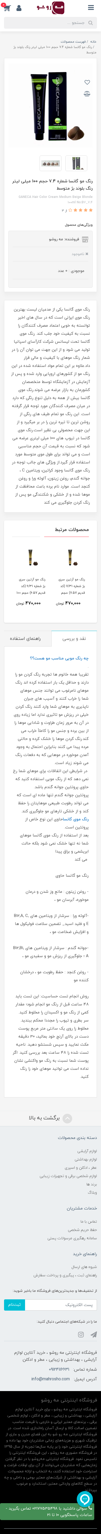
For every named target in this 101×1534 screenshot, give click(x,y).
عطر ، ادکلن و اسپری (81, 1167)
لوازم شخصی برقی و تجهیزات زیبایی (68, 1176)
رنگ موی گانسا (76, 819)
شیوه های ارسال (84, 1267)
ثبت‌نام (14, 1305)
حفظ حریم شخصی (82, 1230)
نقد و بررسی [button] (74, 639)
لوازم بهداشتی (86, 1159)
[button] (10, 8)
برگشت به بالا (45, 1118)
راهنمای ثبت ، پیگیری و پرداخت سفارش (65, 1275)
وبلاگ (92, 1192)
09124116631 (59, 1370)
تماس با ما (89, 1221)
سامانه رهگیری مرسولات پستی (72, 1238)
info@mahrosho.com (50, 1379)
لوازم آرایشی (87, 1151)
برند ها (91, 1184)
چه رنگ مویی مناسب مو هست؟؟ (59, 658)
